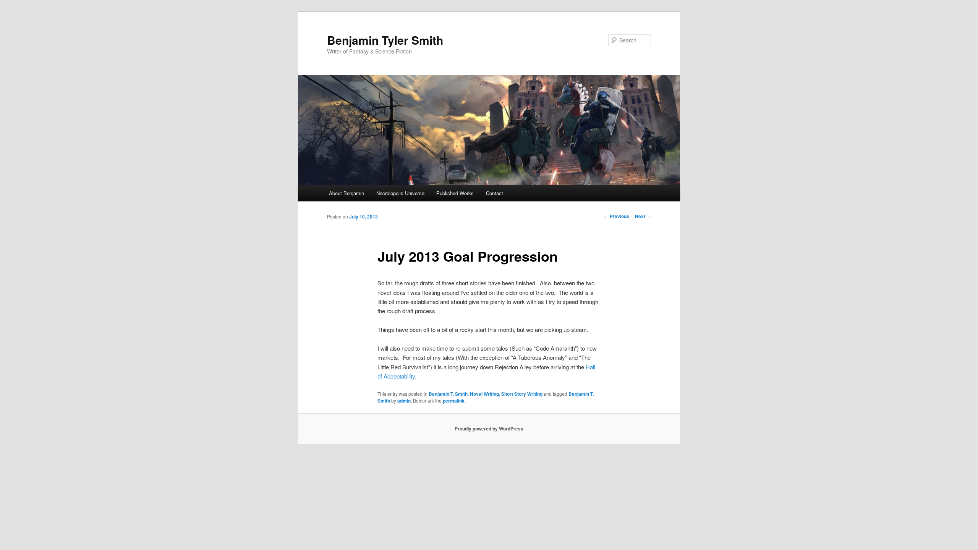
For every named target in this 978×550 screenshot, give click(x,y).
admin (404, 400)
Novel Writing (484, 393)
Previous (616, 216)
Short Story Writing (521, 393)
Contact (494, 193)
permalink (454, 400)
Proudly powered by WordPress (489, 428)
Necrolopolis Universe (400, 193)
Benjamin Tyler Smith (385, 40)
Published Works (455, 193)
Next (643, 216)
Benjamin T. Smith (448, 393)
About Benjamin (346, 193)
